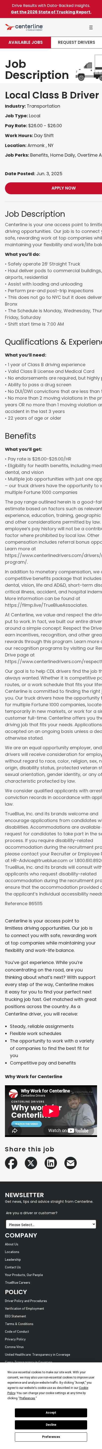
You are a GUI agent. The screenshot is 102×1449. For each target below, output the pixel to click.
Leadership (13, 1260)
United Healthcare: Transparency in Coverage (37, 1355)
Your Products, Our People (24, 1275)
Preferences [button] (27, 1398)
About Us (11, 1244)
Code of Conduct (17, 1332)
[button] (91, 27)
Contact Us (13, 1267)
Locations (12, 1252)
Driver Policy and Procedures (26, 1301)
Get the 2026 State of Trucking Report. (51, 12)
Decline (51, 1424)
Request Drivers (76, 42)
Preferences (51, 1437)
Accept (51, 1412)
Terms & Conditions (19, 1324)
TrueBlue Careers (17, 1283)
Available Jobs (25, 42)
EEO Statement (15, 1316)
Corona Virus (14, 1347)
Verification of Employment (24, 1309)
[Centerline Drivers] (24, 27)
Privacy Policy (15, 1339)
